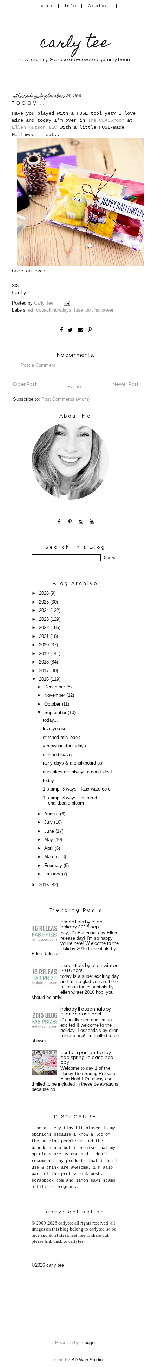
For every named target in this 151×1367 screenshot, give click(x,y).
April (49, 848)
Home (45, 6)
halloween (104, 310)
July (49, 822)
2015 (44, 884)
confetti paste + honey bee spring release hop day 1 (86, 1057)
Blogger (88, 1342)
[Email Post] (67, 303)
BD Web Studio (87, 1360)
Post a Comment (38, 365)
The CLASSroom (106, 120)
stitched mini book (61, 737)
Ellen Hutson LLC (34, 127)
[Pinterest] (70, 521)
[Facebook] (59, 521)
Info (71, 6)
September (56, 712)
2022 (44, 627)
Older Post (25, 384)
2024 (44, 610)
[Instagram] (81, 521)
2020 (44, 644)
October (53, 704)
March (51, 856)
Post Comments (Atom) (65, 399)
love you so (54, 728)
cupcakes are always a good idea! (77, 771)
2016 (44, 679)
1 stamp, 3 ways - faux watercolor (77, 789)
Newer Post (125, 384)
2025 (44, 602)
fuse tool (83, 310)
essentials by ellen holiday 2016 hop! (81, 924)
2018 (44, 662)
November (55, 695)
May (49, 839)
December (55, 687)
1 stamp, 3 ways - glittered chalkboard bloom (70, 800)
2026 (44, 593)
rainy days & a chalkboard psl (73, 763)
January (53, 874)
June (49, 831)
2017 (44, 670)
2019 (44, 653)
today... (50, 720)
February (54, 865)
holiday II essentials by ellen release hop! (85, 1011)
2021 (44, 636)
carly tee (74, 44)
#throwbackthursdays (49, 310)
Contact (99, 6)
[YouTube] (91, 521)
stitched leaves (58, 754)
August (52, 814)
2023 (44, 619)
